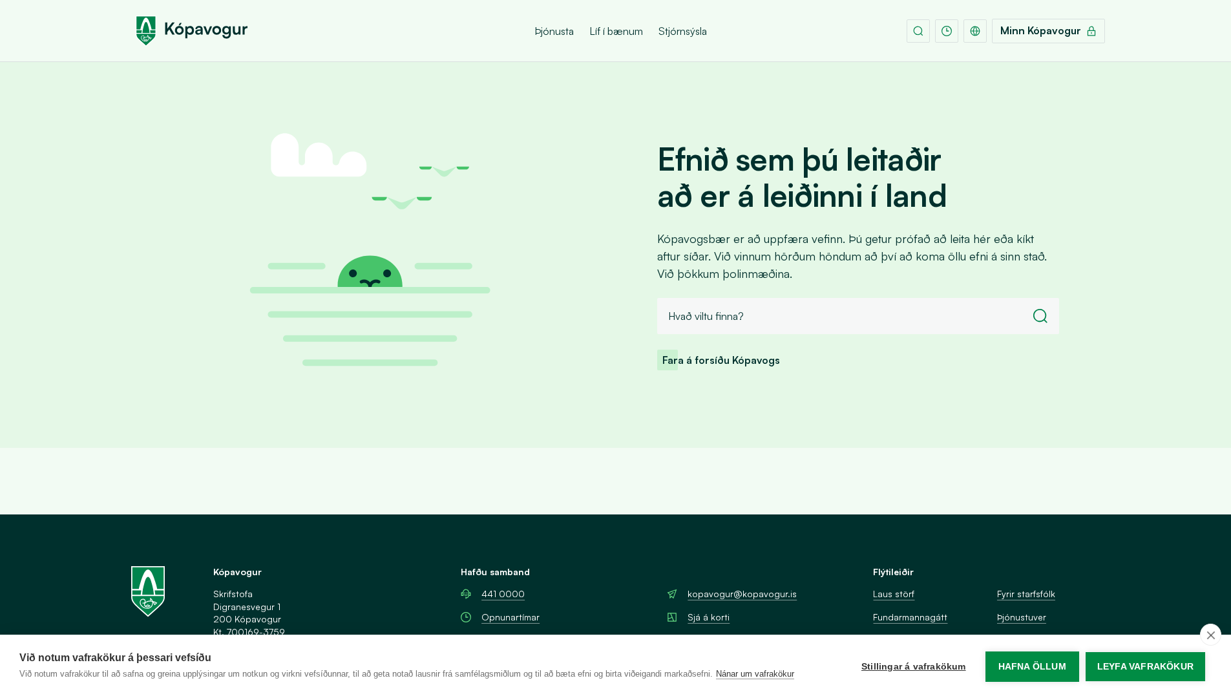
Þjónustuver (1021, 616)
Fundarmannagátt (910, 616)
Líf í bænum (616, 31)
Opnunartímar (510, 616)
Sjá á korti (709, 616)
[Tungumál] (975, 31)
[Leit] (918, 31)
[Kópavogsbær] (191, 31)
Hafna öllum (1032, 667)
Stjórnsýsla (682, 31)
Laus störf (893, 593)
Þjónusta (554, 31)
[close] (1210, 635)
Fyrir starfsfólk (1026, 593)
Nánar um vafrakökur (755, 674)
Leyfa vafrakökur (1145, 667)
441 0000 (503, 593)
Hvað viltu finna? (706, 316)
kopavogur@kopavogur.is (742, 593)
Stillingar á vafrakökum (913, 667)
